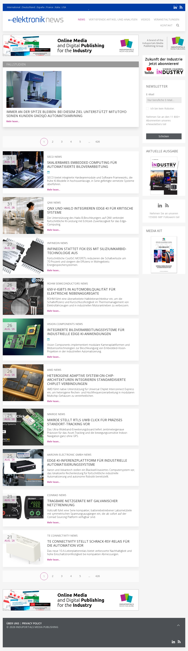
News (81, 19)
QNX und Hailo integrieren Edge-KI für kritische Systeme (90, 210)
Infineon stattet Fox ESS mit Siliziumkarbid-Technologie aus (86, 251)
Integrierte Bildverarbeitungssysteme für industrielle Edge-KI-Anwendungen (85, 332)
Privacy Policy (32, 623)
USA (64, 7)
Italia (57, 7)
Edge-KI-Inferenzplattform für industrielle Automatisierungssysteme (87, 462)
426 (97, 141)
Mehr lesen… (12, 121)
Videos (145, 19)
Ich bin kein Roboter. (162, 108)
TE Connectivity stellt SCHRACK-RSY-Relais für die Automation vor (88, 543)
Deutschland (28, 7)
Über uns (12, 623)
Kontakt (166, 25)
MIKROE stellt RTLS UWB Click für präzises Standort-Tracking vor (84, 422)
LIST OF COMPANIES (18, 630)
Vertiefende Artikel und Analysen (113, 19)
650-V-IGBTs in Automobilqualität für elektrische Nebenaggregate (81, 291)
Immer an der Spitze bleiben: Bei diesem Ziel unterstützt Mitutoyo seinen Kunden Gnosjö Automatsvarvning (66, 113)
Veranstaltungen (166, 19)
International (13, 7)
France (49, 7)
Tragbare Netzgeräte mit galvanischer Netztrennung (82, 503)
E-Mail (150, 94)
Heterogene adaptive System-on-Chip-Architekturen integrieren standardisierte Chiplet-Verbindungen (86, 379)
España (40, 7)
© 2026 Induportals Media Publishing (32, 627)
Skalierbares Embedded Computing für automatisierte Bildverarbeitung (82, 164)
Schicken (164, 136)
